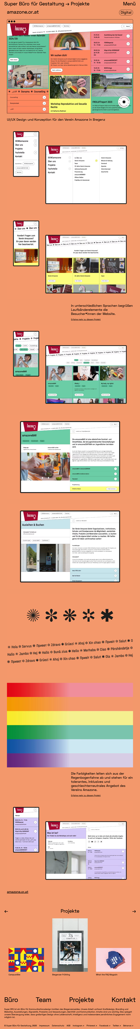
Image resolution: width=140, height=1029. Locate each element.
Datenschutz (58, 1026)
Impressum (44, 1026)
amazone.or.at (17, 892)
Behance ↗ (128, 1026)
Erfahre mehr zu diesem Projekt (86, 320)
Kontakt (124, 1000)
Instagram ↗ (78, 1026)
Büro (11, 1000)
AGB (68, 1026)
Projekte (70, 911)
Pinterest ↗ (92, 1026)
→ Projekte (77, 4)
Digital (126, 12)
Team (43, 1000)
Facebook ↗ (104, 1026)
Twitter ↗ (117, 1026)
